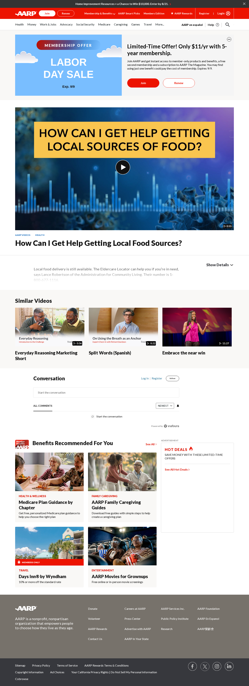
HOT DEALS (176, 449)
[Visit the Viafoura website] (171, 426)
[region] (106, 403)
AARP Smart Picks (129, 13)
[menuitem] (19, 26)
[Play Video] (123, 167)
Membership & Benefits (98, 13)
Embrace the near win (183, 352)
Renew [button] (66, 13)
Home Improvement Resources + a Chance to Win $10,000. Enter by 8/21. (121, 3)
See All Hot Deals (176, 469)
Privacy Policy (41, 665)
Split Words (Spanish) (110, 352)
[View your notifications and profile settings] (177, 406)
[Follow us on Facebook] (192, 666)
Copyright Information (29, 672)
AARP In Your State (136, 639)
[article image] (214, 24)
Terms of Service (67, 665)
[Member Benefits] (23, 444)
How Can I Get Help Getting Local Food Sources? (98, 242)
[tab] (42, 406)
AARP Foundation (208, 608)
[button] (228, 25)
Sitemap (20, 665)
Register (204, 13)
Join (143, 83)
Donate (92, 608)
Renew (178, 83)
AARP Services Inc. (172, 608)
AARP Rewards (97, 629)
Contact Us (95, 639)
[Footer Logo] (44, 608)
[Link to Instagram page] (217, 666)
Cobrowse (21, 679)
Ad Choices (57, 672)
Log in (145, 378)
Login (221, 13)
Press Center (132, 618)
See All (150, 444)
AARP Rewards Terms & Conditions (106, 665)
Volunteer (94, 618)
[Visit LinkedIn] (229, 666)
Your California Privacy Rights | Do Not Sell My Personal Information (114, 672)
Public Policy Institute (174, 618)
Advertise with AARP (137, 629)
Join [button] (47, 13)
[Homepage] (26, 13)
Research (166, 629)
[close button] (229, 39)
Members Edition (154, 13)
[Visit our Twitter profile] (204, 666)
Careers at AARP (135, 608)
